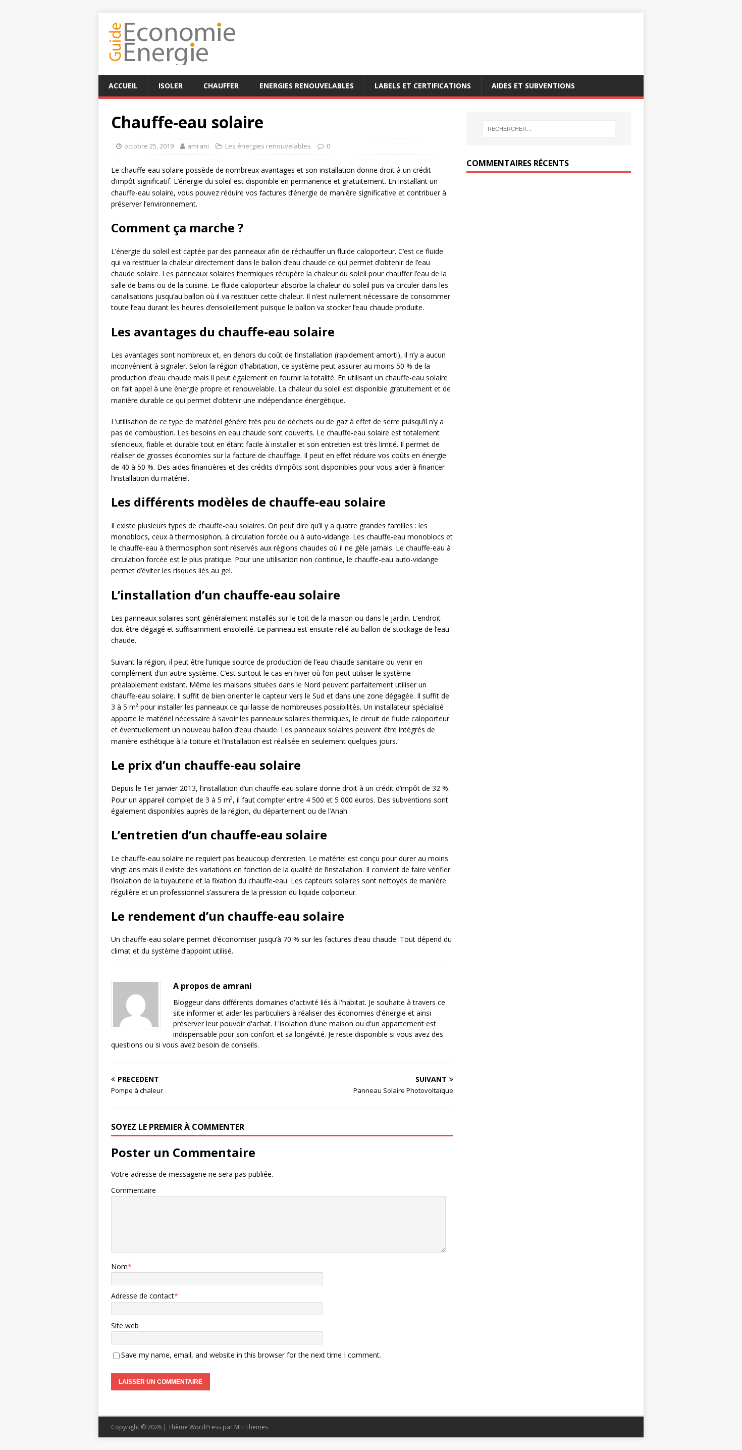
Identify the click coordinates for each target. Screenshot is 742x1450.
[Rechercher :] (548, 128)
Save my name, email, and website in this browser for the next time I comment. (251, 1355)
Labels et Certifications (423, 85)
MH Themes (251, 1427)
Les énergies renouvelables (268, 146)
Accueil (123, 85)
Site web (125, 1325)
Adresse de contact (142, 1296)
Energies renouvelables (306, 85)
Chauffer (221, 85)
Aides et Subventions (533, 85)
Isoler (170, 85)
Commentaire (133, 1190)
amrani (198, 146)
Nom (119, 1266)
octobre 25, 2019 (149, 146)
